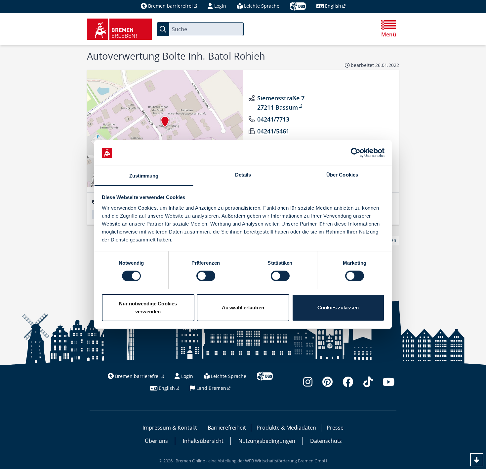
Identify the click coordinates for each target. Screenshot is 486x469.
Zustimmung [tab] (144, 176)
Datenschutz (326, 440)
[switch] (205, 276)
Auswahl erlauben (243, 307)
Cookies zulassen (338, 307)
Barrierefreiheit (227, 427)
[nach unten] (476, 459)
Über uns (156, 440)
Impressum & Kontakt (169, 427)
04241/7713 (273, 119)
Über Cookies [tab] (342, 175)
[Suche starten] (163, 29)
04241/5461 (273, 131)
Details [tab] (243, 175)
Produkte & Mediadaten (286, 427)
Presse (335, 427)
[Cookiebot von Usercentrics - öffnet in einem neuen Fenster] (356, 153)
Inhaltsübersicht (203, 440)
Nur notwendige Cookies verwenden (148, 307)
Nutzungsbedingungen (266, 440)
